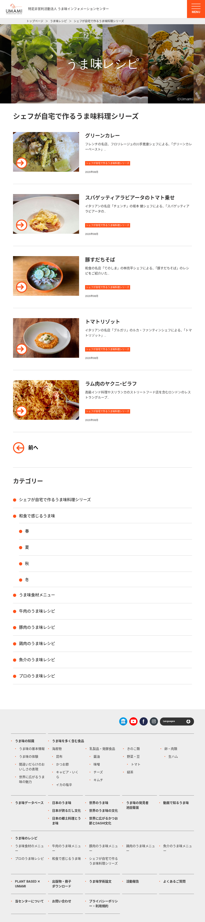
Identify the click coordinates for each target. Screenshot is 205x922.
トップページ (34, 21)
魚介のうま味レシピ (37, 659)
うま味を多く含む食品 (68, 741)
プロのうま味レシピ (37, 676)
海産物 (57, 749)
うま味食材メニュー (37, 595)
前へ (33, 448)
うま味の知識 (24, 741)
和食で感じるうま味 (37, 516)
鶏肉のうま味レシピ (37, 643)
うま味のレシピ (26, 838)
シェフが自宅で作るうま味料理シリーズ (55, 499)
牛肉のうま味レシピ (37, 611)
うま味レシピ (58, 21)
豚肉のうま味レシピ (37, 627)
